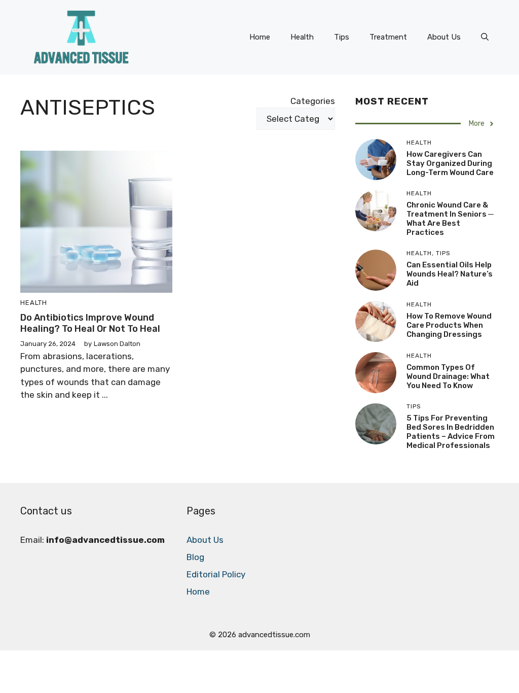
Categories (312, 101)
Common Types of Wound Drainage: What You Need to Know (448, 376)
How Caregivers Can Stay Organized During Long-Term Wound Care (450, 163)
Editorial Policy (216, 574)
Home (259, 37)
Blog (195, 557)
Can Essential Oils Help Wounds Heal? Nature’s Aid (449, 274)
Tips (341, 37)
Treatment (388, 37)
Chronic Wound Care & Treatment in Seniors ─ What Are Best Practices (450, 218)
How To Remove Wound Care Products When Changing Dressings (449, 325)
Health (302, 37)
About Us (444, 37)
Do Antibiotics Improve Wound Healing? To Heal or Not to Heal (90, 323)
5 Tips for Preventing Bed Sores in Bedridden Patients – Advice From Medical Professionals (450, 431)
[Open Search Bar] (485, 37)
